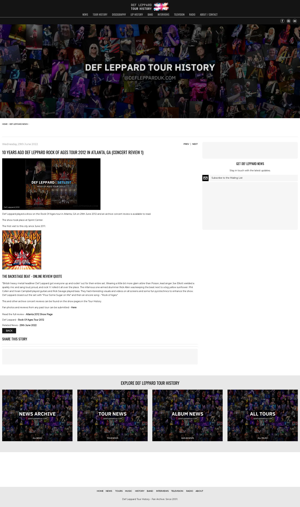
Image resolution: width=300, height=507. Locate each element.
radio (192, 14)
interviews (163, 14)
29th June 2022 (28, 325)
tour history (100, 14)
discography (119, 14)
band (150, 14)
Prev (186, 144)
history (139, 491)
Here (74, 307)
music (128, 491)
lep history (137, 14)
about (199, 491)
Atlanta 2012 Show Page (39, 314)
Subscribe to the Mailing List (227, 177)
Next (195, 144)
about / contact (209, 14)
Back (9, 330)
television (179, 14)
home (5, 124)
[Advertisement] (273, 127)
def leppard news (19, 124)
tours (119, 491)
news (85, 14)
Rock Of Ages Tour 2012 (31, 319)
